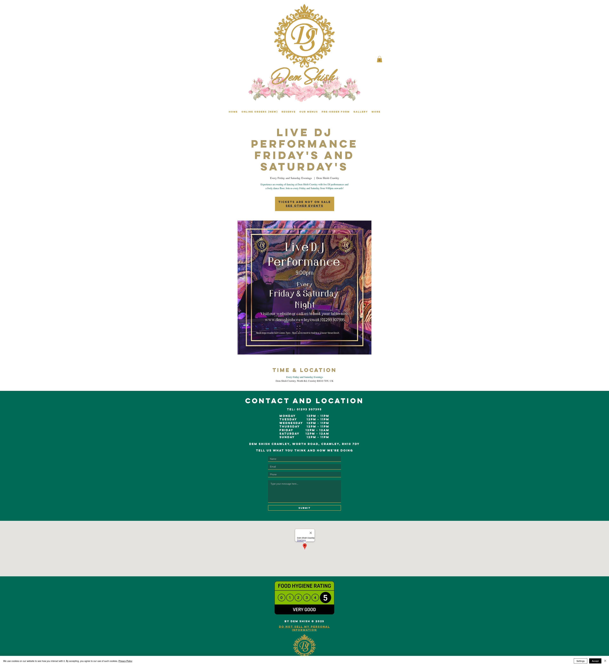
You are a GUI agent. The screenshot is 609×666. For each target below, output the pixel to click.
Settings (580, 661)
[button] (379, 59)
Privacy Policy (125, 661)
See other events (304, 206)
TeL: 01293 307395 (304, 409)
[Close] (605, 660)
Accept (595, 661)
